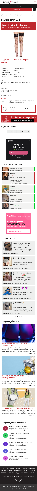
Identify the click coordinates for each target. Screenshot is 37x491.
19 (18, 131)
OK (14, 489)
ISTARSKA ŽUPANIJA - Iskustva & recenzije (20, 442)
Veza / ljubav (27, 470)
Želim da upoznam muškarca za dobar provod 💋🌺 (23, 274)
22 (29, 131)
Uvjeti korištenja (8, 476)
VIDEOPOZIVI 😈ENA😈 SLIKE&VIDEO (20, 289)
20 (22, 131)
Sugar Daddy (25, 468)
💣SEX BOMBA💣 (18, 303)
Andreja (12, 184)
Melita (12, 202)
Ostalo (18, 473)
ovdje (21, 110)
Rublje (16, 15)
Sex (10, 283)
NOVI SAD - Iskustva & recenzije (18, 426)
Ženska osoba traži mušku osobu (20, 283)
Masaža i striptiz (13, 459)
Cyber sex (11, 298)
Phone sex (11, 472)
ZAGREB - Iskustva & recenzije (17, 449)
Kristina (12, 171)
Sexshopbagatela (19, 68)
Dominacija (15, 253)
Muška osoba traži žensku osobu (22, 268)
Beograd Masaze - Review (16, 456)
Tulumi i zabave (24, 472)
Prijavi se (13, 6)
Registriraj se (22, 6)
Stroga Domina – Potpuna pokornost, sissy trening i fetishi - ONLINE (21, 245)
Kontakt (15, 476)
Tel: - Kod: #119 (16, 198)
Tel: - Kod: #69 (16, 167)
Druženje (11, 268)
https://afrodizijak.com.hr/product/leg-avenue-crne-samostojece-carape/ (21, 101)
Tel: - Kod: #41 (16, 207)
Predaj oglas (16, 9)
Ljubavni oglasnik (5, 15)
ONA (19, 313)
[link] (18, 223)
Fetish (10, 253)
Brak (33, 470)
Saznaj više (21, 489)
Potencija (9, 470)
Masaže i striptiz (18, 470)
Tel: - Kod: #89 (16, 189)
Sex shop (12, 15)
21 (25, 131)
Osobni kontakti (13, 313)
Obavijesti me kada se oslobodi (20, 181)
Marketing (30, 476)
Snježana (13, 193)
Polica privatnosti (22, 476)
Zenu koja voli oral (19, 258)
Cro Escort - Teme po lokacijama (18, 430)
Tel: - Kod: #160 (16, 179)
